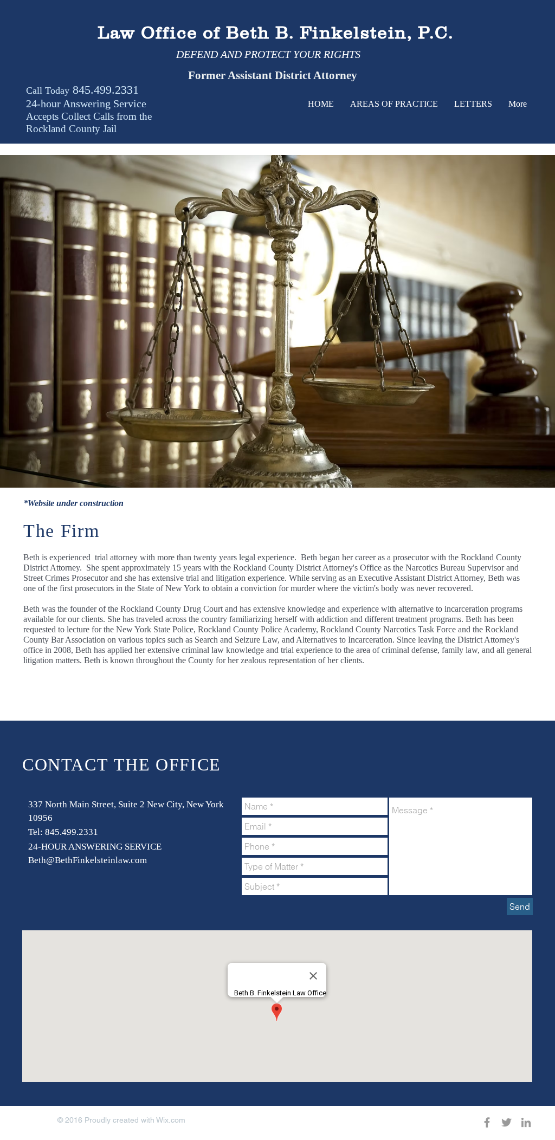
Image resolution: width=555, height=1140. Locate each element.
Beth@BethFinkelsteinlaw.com (87, 860)
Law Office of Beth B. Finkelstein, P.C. (276, 32)
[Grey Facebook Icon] (487, 1122)
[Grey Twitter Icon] (506, 1122)
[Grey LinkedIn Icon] (526, 1122)
